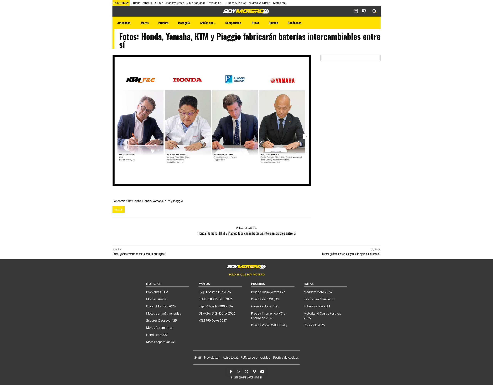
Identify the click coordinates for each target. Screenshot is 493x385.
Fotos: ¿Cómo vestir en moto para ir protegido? (139, 253)
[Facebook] (231, 372)
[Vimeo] (254, 372)
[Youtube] (262, 372)
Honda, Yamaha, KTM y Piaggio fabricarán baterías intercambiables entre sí (247, 233)
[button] (374, 11)
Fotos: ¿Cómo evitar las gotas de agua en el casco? (351, 253)
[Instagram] (238, 372)
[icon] (355, 11)
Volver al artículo (246, 228)
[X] (246, 372)
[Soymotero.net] (246, 11)
